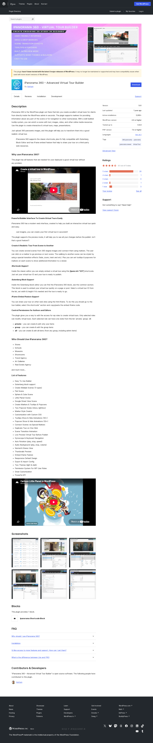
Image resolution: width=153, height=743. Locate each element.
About (11, 706)
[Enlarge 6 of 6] (93, 572)
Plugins (39, 713)
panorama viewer (125, 144)
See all (138, 191)
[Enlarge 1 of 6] (35, 541)
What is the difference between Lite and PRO (30, 657)
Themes (39, 709)
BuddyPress (124, 716)
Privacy (11, 716)
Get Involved (96, 706)
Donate (95, 713)
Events (93, 709)
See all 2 (138, 135)
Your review (107, 191)
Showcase (40, 706)
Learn (66, 706)
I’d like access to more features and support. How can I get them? (39, 650)
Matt (121, 709)
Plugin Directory (15, 11)
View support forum (110, 210)
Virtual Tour (137, 144)
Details (16, 96)
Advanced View (108, 151)
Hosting (12, 713)
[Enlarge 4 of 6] (35, 572)
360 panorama (127, 140)
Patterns (39, 716)
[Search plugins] (32, 19)
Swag (94, 716)
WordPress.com (125, 706)
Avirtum (30, 86)
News (11, 709)
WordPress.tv (70, 716)
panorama (137, 140)
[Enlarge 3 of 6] (93, 541)
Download (136, 85)
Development (56, 96)
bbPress (123, 713)
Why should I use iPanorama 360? (26, 636)
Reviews (28, 96)
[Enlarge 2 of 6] (64, 541)
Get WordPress (142, 4)
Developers (68, 713)
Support (138, 96)
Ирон (32, 729)
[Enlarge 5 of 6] (64, 572)
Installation (41, 96)
